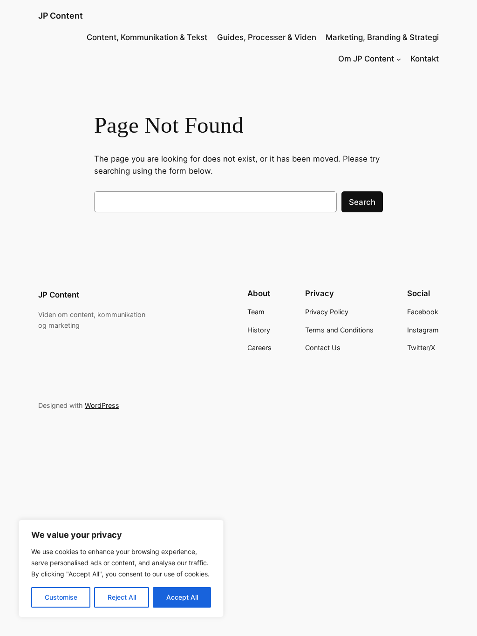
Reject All (122, 597)
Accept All (182, 597)
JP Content (60, 15)
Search (362, 202)
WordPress (102, 405)
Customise (61, 597)
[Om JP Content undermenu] (398, 58)
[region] (121, 568)
